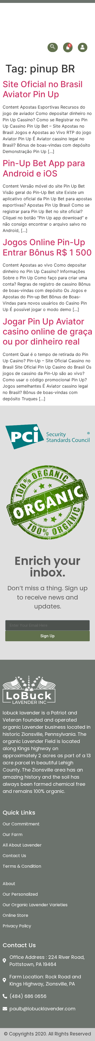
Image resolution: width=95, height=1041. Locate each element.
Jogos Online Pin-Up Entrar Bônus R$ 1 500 (47, 247)
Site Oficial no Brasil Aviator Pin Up (43, 89)
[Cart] (68, 47)
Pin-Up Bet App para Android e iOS (44, 168)
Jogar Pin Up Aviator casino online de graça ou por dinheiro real (47, 331)
